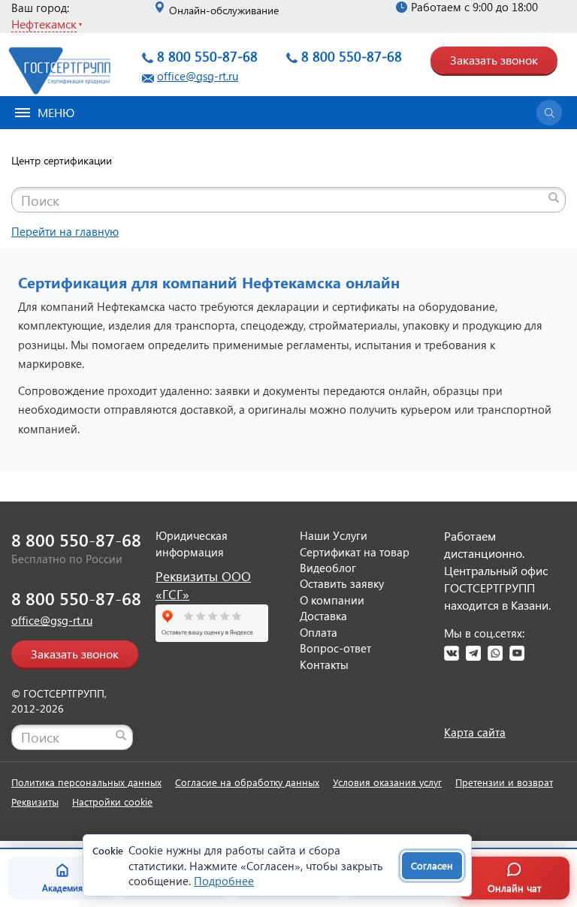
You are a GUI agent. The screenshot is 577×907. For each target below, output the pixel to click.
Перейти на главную (65, 231)
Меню (56, 112)
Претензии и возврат (504, 782)
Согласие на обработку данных (247, 782)
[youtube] (516, 653)
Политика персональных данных (86, 782)
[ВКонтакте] (451, 653)
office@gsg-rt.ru (197, 75)
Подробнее (224, 880)
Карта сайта (475, 732)
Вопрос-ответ (335, 647)
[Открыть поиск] (549, 112)
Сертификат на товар (354, 551)
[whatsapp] (495, 653)
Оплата (318, 632)
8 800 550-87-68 (207, 56)
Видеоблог (328, 567)
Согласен (432, 865)
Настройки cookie (112, 801)
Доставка (323, 615)
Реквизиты (35, 801)
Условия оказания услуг (387, 782)
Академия (62, 887)
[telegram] (473, 653)
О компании (332, 599)
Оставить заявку (342, 583)
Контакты (324, 664)
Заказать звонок (494, 60)
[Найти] (553, 197)
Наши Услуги (333, 535)
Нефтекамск (44, 24)
